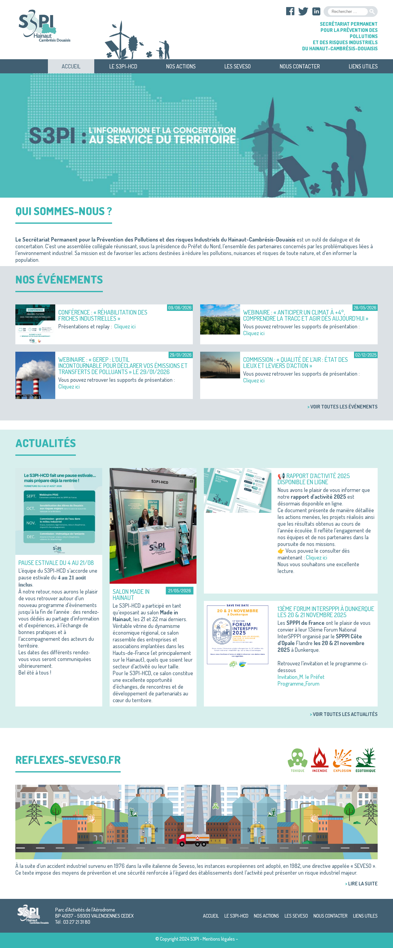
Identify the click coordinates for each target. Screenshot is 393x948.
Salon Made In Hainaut (131, 594)
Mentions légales (219, 939)
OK (372, 12)
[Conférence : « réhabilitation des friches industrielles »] (35, 323)
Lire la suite (363, 883)
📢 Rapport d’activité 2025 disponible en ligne (314, 479)
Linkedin (316, 11)
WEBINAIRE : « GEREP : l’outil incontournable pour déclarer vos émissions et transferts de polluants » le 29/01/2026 (123, 365)
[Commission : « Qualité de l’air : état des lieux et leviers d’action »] (220, 364)
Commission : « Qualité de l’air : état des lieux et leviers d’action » (295, 362)
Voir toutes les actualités (345, 714)
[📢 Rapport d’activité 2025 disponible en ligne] (237, 489)
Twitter (303, 11)
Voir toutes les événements (344, 407)
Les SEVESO (237, 66)
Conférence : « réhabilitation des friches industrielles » (102, 315)
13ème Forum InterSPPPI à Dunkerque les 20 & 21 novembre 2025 (326, 612)
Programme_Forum (298, 683)
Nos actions (181, 66)
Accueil (71, 66)
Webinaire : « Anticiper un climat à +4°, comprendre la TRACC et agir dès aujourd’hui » (305, 315)
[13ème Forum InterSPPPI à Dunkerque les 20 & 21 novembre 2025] (237, 634)
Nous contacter (300, 66)
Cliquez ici (124, 326)
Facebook (290, 11)
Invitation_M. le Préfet (301, 676)
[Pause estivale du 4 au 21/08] (58, 510)
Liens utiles (363, 66)
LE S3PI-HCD (123, 66)
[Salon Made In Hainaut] (153, 525)
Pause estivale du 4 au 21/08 (56, 563)
